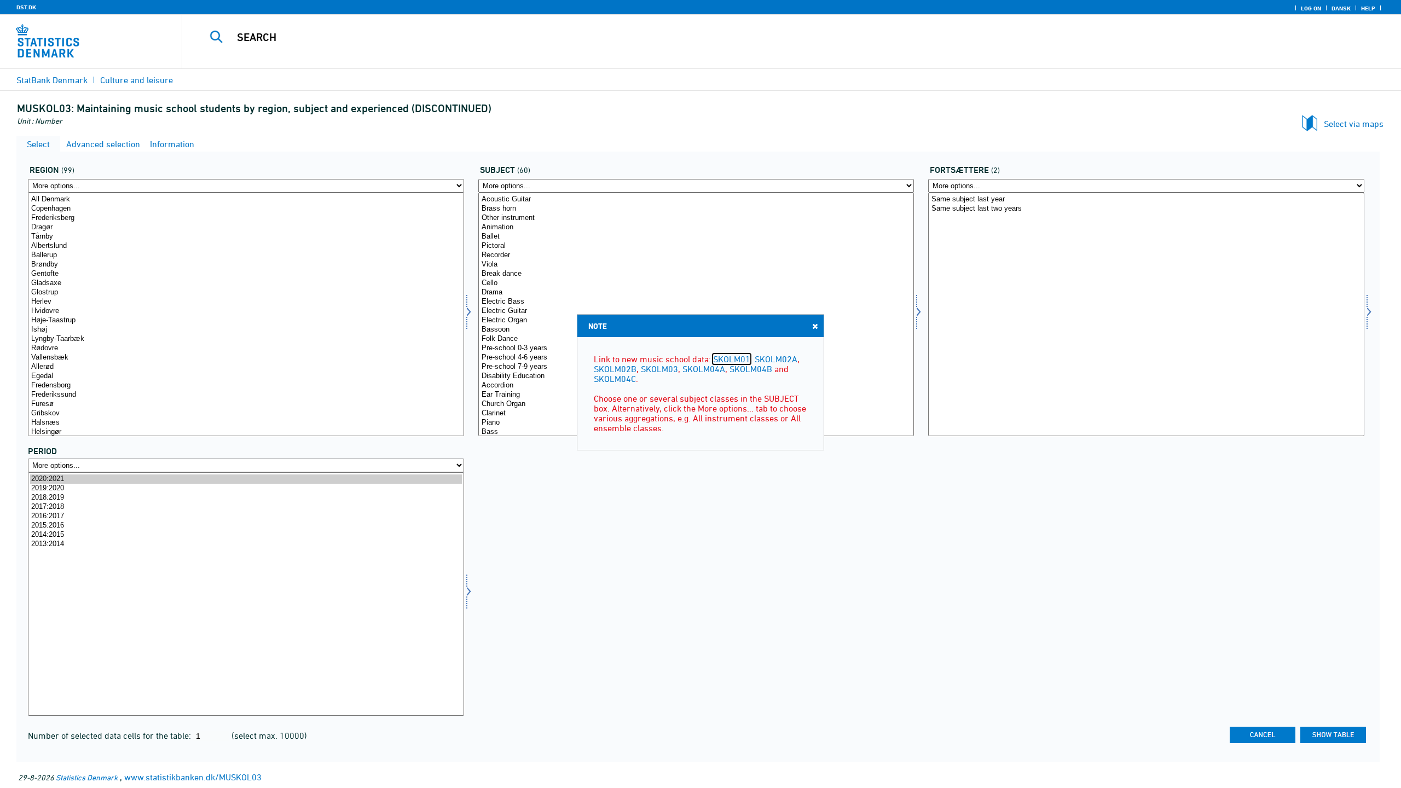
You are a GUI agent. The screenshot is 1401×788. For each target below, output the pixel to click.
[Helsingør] (246, 432)
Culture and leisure (136, 80)
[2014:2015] (246, 535)
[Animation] (696, 227)
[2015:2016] (246, 525)
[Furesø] (246, 404)
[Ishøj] (246, 329)
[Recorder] (696, 255)
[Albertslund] (246, 246)
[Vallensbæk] (246, 357)
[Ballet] (696, 236)
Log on (1311, 8)
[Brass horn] (696, 208)
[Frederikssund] (246, 394)
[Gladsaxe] (246, 283)
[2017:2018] (246, 507)
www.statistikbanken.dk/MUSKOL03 (193, 777)
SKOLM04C (615, 379)
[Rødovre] (246, 348)
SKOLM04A (703, 369)
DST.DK (26, 7)
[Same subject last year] (1146, 199)
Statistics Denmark (87, 777)
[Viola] (696, 264)
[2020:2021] (246, 479)
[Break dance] (696, 274)
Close (814, 326)
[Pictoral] (696, 246)
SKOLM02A (776, 359)
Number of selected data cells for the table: (110, 735)
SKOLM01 (731, 359)
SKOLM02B (615, 369)
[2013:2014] (246, 544)
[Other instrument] (696, 218)
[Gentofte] (246, 274)
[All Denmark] (246, 199)
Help (1368, 8)
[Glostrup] (246, 292)
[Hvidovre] (246, 311)
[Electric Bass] (696, 301)
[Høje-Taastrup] (246, 320)
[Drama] (696, 292)
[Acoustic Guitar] (696, 199)
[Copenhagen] (246, 208)
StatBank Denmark (52, 80)
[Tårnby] (246, 236)
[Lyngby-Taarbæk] (246, 339)
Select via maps (1353, 124)
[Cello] (696, 283)
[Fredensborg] (246, 385)
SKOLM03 (659, 369)
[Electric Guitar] (696, 311)
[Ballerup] (246, 255)
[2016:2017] (246, 516)
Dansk (1341, 8)
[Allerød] (246, 367)
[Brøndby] (246, 264)
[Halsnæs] (246, 422)
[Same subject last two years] (1146, 208)
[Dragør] (246, 227)
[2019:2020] (246, 488)
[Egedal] (246, 376)
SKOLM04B (751, 369)
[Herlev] (246, 301)
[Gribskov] (246, 413)
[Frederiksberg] (246, 218)
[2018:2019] (246, 497)
